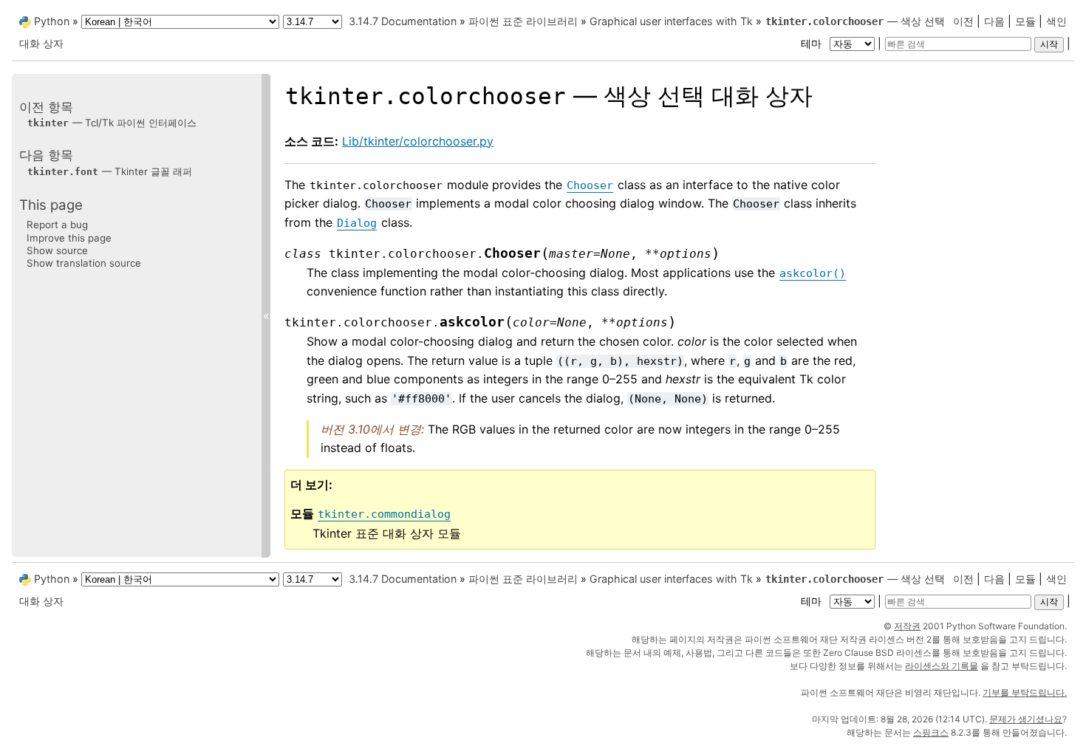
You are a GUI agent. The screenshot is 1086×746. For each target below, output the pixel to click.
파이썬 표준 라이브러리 (523, 21)
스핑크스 (931, 732)
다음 (994, 21)
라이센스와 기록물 (941, 665)
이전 (963, 21)
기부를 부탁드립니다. (1025, 692)
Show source (57, 250)
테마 (812, 43)
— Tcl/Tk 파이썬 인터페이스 (112, 123)
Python (51, 21)
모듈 (1025, 21)
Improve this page (69, 238)
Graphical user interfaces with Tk (671, 21)
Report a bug (57, 224)
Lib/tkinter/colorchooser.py (418, 141)
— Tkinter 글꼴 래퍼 (109, 171)
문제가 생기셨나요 (1025, 719)
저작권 (907, 626)
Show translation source (84, 263)
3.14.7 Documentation (403, 21)
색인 (1056, 21)
